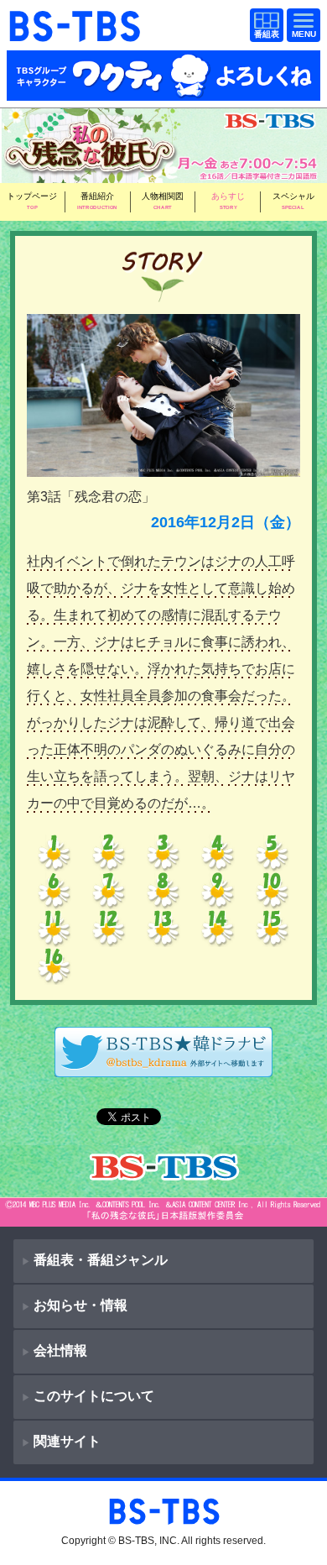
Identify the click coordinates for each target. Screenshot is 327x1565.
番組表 (263, 26)
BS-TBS (15, 1504)
